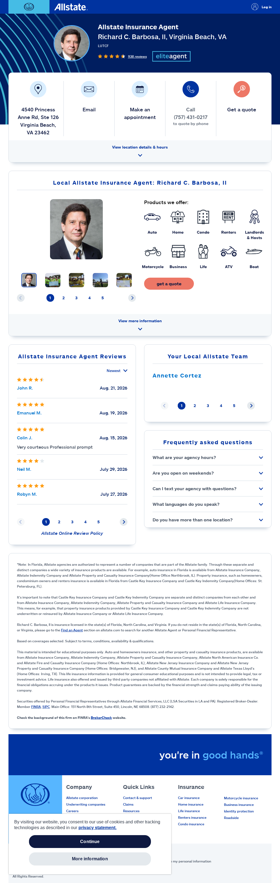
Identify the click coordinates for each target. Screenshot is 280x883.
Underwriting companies (85, 804)
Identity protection (239, 811)
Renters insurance (192, 817)
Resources (131, 811)
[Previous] (21, 298)
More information (90, 858)
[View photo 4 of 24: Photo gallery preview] (100, 280)
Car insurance (189, 798)
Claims (128, 804)
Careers (72, 811)
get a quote (169, 283)
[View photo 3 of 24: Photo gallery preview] (76, 280)
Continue (90, 841)
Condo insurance (191, 824)
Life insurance (189, 811)
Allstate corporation (82, 798)
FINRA (36, 706)
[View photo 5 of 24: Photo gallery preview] (124, 280)
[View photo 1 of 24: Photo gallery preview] (29, 280)
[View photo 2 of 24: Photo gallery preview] (52, 280)
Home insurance (190, 804)
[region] (90, 844)
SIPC (46, 706)
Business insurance (239, 804)
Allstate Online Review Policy (72, 533)
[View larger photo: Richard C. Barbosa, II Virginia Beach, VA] (76, 229)
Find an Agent (72, 630)
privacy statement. (97, 827)
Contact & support (137, 798)
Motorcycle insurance (241, 798)
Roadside (231, 818)
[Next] (132, 298)
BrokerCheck (101, 717)
